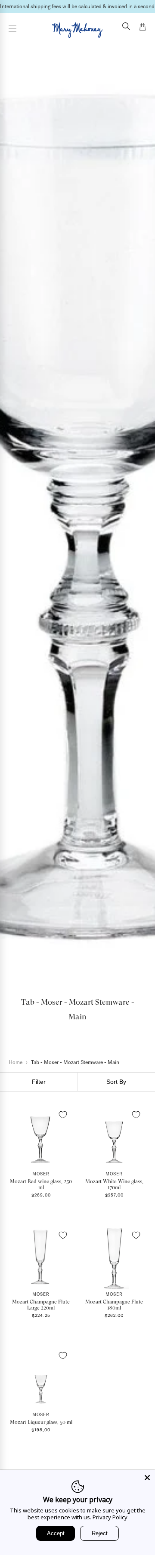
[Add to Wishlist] (63, 1114)
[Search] (126, 27)
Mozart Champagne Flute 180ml (114, 1305)
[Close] (147, 1477)
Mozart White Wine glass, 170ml (114, 1184)
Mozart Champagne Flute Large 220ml (41, 1305)
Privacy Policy (110, 1517)
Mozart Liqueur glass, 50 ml (41, 1422)
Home (15, 1062)
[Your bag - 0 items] (142, 28)
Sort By (116, 1081)
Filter (39, 1081)
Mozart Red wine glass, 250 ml (41, 1184)
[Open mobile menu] (12, 28)
